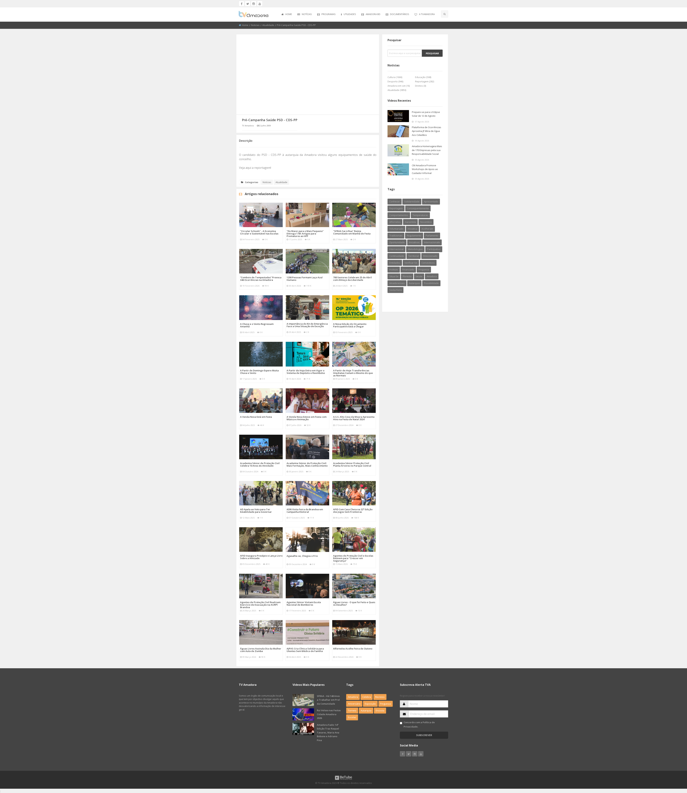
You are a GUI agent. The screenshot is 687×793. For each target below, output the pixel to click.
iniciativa (412, 228)
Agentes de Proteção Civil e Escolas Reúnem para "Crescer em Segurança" (353, 558)
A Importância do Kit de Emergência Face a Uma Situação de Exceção (307, 325)
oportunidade (397, 242)
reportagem (396, 208)
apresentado (431, 201)
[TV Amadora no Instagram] (253, 3)
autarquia (414, 283)
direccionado (430, 256)
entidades (394, 262)
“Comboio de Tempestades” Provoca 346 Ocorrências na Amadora (260, 279)
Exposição (370, 703)
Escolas (352, 717)
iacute (419, 276)
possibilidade (431, 283)
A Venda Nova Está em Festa (256, 416)
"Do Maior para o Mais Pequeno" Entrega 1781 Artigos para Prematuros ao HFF (305, 233)
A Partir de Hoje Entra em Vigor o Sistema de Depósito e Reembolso (306, 372)
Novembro (426, 222)
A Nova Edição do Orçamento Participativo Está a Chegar (349, 325)
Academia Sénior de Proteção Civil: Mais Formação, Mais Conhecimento (307, 464)
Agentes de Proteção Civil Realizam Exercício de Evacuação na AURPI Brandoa (260, 605)
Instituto (393, 269)
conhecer (394, 201)
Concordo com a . (419, 724)
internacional (396, 249)
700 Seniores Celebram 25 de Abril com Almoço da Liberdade (352, 279)
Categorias (251, 182)
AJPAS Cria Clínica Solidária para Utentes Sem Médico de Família (305, 650)
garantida (410, 222)
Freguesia (385, 703)
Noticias (255, 25)
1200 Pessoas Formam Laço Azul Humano (305, 279)
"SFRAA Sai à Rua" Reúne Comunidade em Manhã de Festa (352, 232)
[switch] (401, 723)
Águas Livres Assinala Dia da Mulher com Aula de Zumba (260, 650)
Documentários (399, 14)
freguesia (423, 269)
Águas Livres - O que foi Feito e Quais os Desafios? (354, 603)
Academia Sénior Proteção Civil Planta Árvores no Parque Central (352, 464)
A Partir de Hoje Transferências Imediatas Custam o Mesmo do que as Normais (353, 373)
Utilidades (350, 14)
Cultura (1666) (395, 77)
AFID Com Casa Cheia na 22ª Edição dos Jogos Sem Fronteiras (352, 510)
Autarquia (366, 710)
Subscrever (424, 735)
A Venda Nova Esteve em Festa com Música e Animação (307, 418)
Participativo (433, 249)
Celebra (366, 697)
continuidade (396, 256)
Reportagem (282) (424, 81)
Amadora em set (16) (399, 85)
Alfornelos (395, 222)
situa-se (393, 276)
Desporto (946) (395, 81)
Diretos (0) (420, 85)
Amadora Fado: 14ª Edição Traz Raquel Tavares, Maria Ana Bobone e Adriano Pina (328, 732)
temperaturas (420, 215)
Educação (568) (423, 77)
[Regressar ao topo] (675, 770)
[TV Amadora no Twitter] (247, 3)
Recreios (380, 697)
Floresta (407, 276)
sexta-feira (395, 290)
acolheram (427, 228)
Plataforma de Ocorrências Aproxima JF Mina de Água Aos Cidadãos (426, 131)
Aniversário (354, 703)
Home (288, 14)
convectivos (428, 262)
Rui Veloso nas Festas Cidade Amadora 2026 (329, 714)
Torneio (352, 710)
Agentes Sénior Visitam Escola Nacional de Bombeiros (304, 603)
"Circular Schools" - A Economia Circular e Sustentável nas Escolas (259, 232)
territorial (413, 256)
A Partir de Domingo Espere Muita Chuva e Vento (259, 372)
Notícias (307, 14)
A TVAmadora (427, 14)
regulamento (414, 235)
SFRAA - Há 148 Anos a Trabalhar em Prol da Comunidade (328, 699)
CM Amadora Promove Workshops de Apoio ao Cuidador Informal (425, 169)
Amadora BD (373, 14)
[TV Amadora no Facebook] (241, 3)
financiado (408, 269)
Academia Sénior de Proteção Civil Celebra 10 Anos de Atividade (260, 464)
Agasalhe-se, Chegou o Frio (302, 555)
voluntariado (396, 228)
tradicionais (396, 235)
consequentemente (418, 208)
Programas (328, 14)
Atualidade (268, 25)
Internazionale (432, 242)
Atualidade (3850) (397, 90)
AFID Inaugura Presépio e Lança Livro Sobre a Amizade (261, 557)
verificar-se (411, 262)
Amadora (432, 276)
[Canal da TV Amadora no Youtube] (259, 3)
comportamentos (398, 215)
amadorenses (397, 283)
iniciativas (414, 242)
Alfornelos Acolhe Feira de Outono (352, 648)
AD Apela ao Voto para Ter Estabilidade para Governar (256, 510)
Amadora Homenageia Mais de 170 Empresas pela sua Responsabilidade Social (427, 150)
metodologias (415, 249)
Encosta (380, 710)
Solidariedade (412, 201)
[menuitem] (286, 14)
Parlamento (432, 235)
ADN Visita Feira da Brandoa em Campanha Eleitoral (305, 510)
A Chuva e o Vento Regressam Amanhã (257, 325)
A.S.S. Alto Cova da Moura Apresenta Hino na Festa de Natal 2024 (353, 418)
